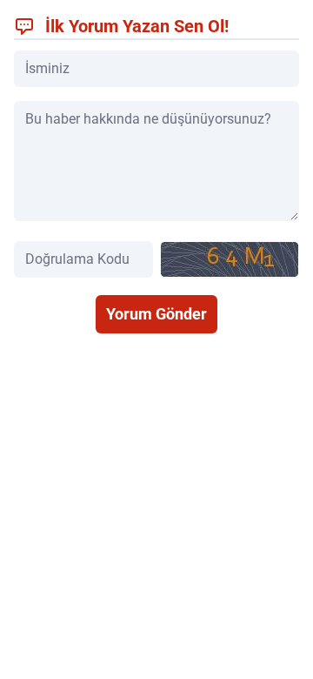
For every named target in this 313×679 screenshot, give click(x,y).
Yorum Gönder (156, 314)
